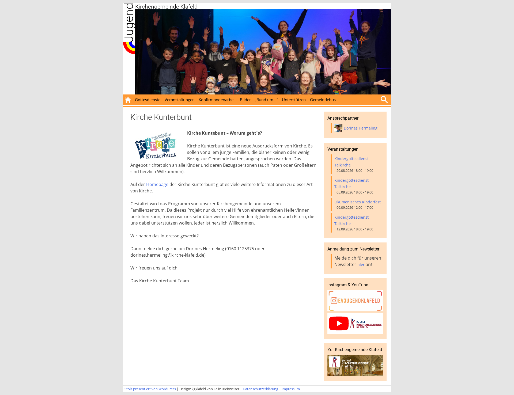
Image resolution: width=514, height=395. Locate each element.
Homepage (157, 184)
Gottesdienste (147, 99)
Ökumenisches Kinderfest (357, 201)
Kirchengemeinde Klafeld (166, 6)
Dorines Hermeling (360, 128)
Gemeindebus (323, 99)
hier (361, 264)
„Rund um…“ (266, 99)
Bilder (245, 99)
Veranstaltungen (180, 99)
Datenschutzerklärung (260, 388)
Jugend (129, 22)
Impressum (291, 388)
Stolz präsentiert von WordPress (150, 388)
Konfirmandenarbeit (217, 99)
